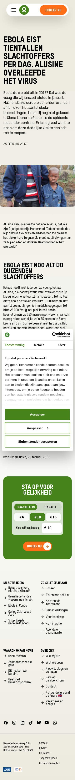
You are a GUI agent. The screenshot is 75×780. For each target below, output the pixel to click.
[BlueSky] (39, 722)
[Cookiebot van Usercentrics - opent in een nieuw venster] (53, 335)
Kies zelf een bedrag (27, 527)
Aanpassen (35, 428)
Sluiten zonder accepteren (37, 441)
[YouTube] (46, 722)
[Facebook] (5, 722)
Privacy (42, 748)
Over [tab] (61, 345)
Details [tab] (39, 345)
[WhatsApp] (55, 722)
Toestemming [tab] (15, 345)
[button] (53, 10)
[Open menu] (13, 10)
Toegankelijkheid (48, 758)
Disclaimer (44, 753)
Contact (43, 743)
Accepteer (37, 414)
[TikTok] (30, 722)
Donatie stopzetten (49, 763)
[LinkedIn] (22, 722)
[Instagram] (14, 722)
